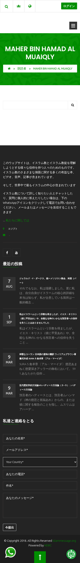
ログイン (69, 6)
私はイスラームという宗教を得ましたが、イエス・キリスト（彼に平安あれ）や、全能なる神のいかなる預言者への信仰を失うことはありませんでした (48, 318)
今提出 (9, 527)
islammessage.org (64, 540)
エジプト (12, 228)
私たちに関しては (17, 220)
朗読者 (21, 68)
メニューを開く (73, 25)
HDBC (48, 545)
